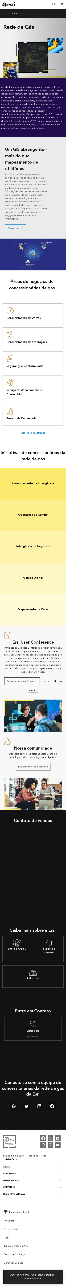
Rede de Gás (11, 13)
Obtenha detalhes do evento (22, 681)
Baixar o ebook (16, 228)
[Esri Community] (43, 1145)
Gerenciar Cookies (13, 1263)
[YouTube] (58, 1145)
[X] (50, 1138)
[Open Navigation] (62, 4)
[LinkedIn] (58, 1138)
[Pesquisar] (54, 4)
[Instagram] (50, 1145)
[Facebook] (43, 1138)
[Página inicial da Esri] (9, 4)
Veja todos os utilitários (33, 433)
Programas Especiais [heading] (14, 1194)
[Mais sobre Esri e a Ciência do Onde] (9, 1142)
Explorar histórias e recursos (33, 767)
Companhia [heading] (9, 1187)
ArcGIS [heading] (6, 1167)
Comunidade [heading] (9, 1173)
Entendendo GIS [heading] (12, 1180)
